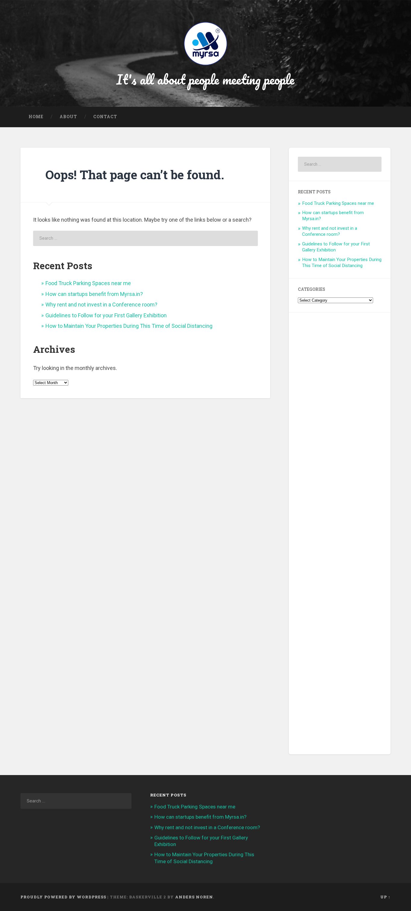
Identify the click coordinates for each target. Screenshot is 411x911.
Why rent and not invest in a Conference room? (101, 304)
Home (36, 116)
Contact (105, 116)
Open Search (385, 117)
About (68, 116)
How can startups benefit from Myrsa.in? (94, 294)
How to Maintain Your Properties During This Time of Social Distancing (128, 326)
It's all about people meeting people (205, 79)
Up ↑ (385, 896)
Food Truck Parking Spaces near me (88, 283)
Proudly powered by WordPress (63, 896)
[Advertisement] (340, 533)
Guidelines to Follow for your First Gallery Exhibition (106, 315)
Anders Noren (194, 896)
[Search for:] (145, 238)
